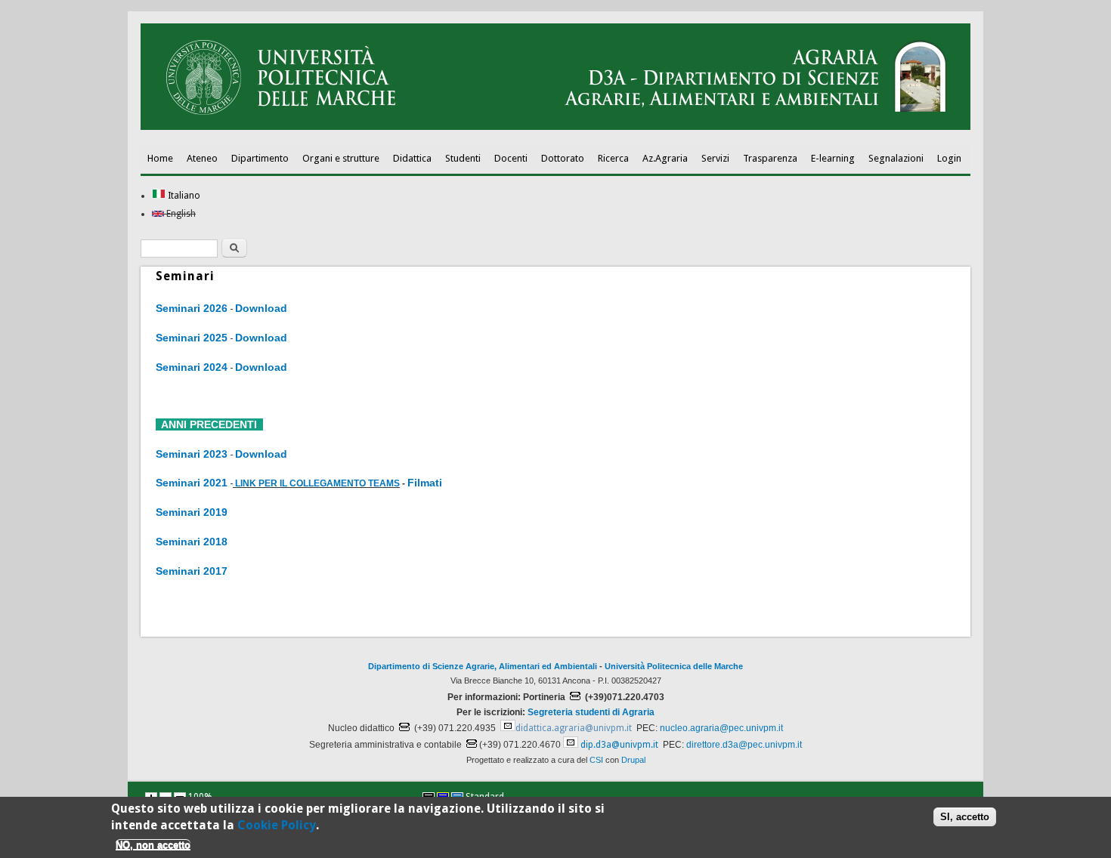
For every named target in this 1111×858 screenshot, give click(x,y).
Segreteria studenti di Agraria (591, 712)
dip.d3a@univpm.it (619, 744)
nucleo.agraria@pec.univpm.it (721, 728)
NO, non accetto (153, 844)
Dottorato (562, 158)
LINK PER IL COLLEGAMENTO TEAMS (317, 483)
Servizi (715, 158)
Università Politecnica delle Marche (674, 666)
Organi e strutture (340, 158)
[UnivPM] (555, 127)
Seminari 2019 (191, 512)
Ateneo (202, 158)
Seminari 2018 (191, 541)
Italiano (183, 195)
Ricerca (613, 158)
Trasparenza (770, 158)
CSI (596, 759)
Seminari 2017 (191, 571)
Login (949, 158)
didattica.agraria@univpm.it (573, 728)
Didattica (412, 158)
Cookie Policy (276, 825)
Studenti (463, 158)
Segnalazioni (896, 158)
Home (160, 158)
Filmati (424, 483)
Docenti (511, 158)
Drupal (633, 759)
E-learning (833, 158)
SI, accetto (964, 816)
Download (261, 308)
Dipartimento (260, 158)
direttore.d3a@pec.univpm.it (744, 744)
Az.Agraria (665, 158)
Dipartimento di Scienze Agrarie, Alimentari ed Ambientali (482, 666)
